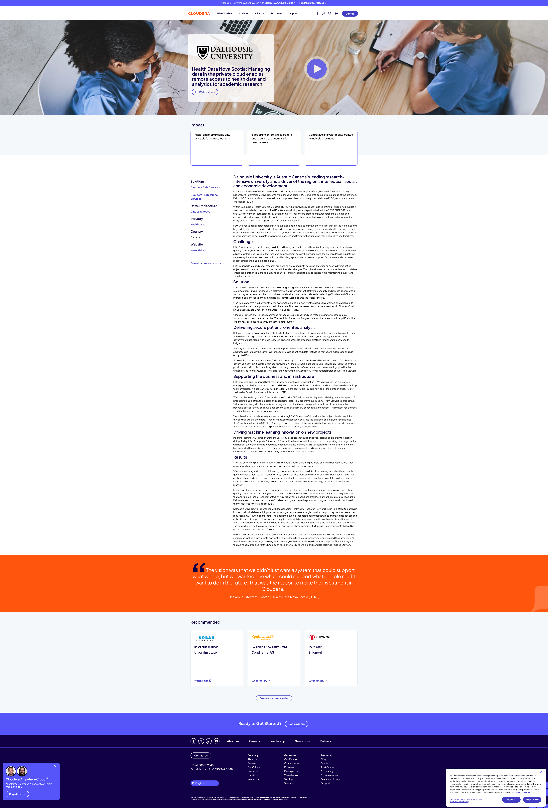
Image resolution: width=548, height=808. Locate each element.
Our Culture (254, 767)
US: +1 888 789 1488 (203, 765)
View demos (291, 775)
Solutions (259, 13)
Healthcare (197, 224)
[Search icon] (329, 14)
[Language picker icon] (337, 14)
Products (243, 13)
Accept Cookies (532, 799)
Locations (253, 775)
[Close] (541, 772)
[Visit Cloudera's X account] (201, 741)
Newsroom (302, 741)
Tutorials (288, 783)
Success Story (259, 680)
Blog (323, 759)
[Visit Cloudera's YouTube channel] (216, 741)
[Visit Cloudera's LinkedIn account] (209, 741)
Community (327, 771)
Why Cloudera (224, 13)
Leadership (277, 741)
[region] (496, 788)
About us (233, 741)
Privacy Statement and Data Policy (247, 797)
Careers (254, 741)
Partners (325, 741)
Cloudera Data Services (205, 187)
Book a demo (296, 724)
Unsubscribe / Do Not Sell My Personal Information (278, 797)
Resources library (330, 779)
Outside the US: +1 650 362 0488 (212, 769)
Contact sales (291, 763)
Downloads (290, 767)
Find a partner (291, 771)
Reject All (511, 799)
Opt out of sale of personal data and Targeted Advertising (466, 800)
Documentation (329, 775)
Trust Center (327, 767)
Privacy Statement (524, 792)
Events (324, 763)
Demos (349, 13)
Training (288, 779)
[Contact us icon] (316, 14)
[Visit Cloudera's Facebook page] (193, 741)
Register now (17, 794)
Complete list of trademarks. (279, 799)
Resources (276, 13)
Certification (291, 759)
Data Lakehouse (200, 211)
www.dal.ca (198, 250)
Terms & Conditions (227, 797)
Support (292, 13)
